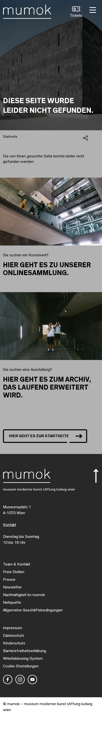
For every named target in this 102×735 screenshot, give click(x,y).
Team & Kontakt (16, 564)
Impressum (12, 628)
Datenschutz (13, 636)
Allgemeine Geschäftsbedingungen (33, 610)
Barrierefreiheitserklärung (24, 651)
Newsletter (12, 587)
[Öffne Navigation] (92, 9)
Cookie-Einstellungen (21, 666)
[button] (76, 12)
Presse (9, 580)
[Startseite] (27, 10)
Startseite (10, 136)
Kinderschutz (14, 643)
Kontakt (9, 525)
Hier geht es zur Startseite (39, 436)
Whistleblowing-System (23, 658)
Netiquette (12, 602)
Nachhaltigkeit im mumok (24, 595)
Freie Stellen (13, 572)
